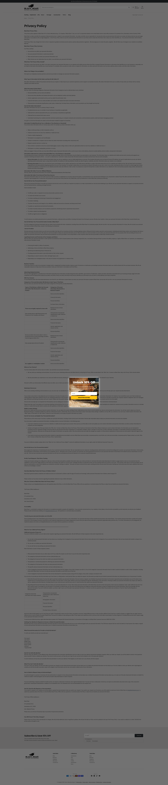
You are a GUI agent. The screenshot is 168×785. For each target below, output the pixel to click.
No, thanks (84, 404)
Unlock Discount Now (84, 397)
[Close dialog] (97, 379)
